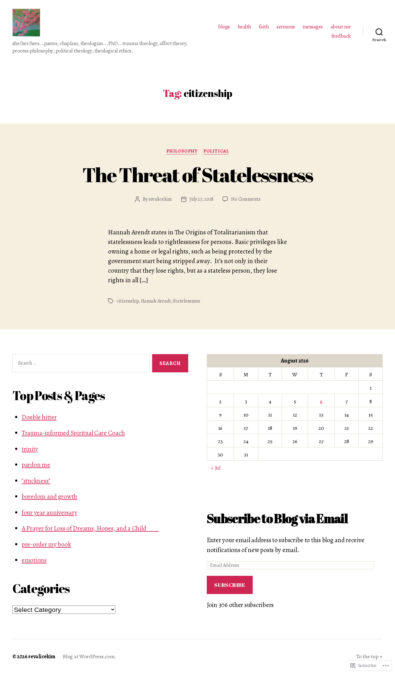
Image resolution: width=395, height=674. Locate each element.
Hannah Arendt (156, 301)
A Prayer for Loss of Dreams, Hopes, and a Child (90, 528)
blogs (224, 26)
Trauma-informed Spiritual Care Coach (73, 433)
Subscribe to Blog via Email (277, 518)
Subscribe (229, 584)
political (216, 151)
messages (313, 26)
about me (341, 26)
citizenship (128, 301)
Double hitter (39, 417)
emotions (34, 560)
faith (264, 26)
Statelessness (186, 301)
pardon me (36, 464)
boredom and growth (49, 496)
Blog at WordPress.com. (89, 656)
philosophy (182, 151)
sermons (285, 26)
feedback (341, 36)
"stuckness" (36, 480)
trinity (30, 449)
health (244, 26)
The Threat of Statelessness (197, 174)
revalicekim (160, 199)
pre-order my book (46, 544)
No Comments (245, 199)
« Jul (216, 467)
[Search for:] (80, 364)
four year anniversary (49, 512)
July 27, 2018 (201, 199)
